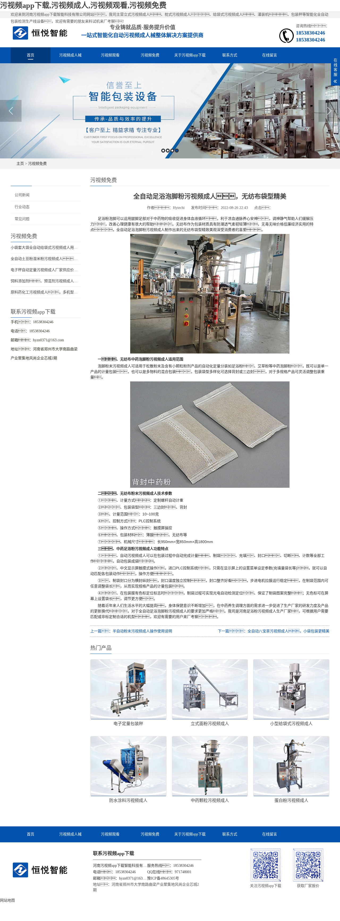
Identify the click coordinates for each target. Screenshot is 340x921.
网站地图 (7, 900)
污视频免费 (150, 55)
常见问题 (22, 219)
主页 (20, 164)
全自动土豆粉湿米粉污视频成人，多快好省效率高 (57, 259)
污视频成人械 (70, 55)
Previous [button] (11, 111)
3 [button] (172, 151)
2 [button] (168, 151)
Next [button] (329, 111)
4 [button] (177, 151)
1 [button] (163, 151)
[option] (170, 110)
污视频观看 (110, 55)
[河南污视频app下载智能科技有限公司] (40, 33)
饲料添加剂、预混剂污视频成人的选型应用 (51, 281)
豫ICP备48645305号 (163, 878)
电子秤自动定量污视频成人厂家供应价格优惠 (48, 270)
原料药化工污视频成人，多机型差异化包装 (51, 292)
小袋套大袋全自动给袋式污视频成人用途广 (46, 248)
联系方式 (229, 55)
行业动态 (22, 207)
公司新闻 (22, 195)
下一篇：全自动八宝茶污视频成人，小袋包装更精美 (273, 631)
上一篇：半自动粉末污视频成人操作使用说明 (131, 631)
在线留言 (269, 55)
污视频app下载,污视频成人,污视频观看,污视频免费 (83, 5)
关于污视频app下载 (190, 55)
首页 (30, 55)
